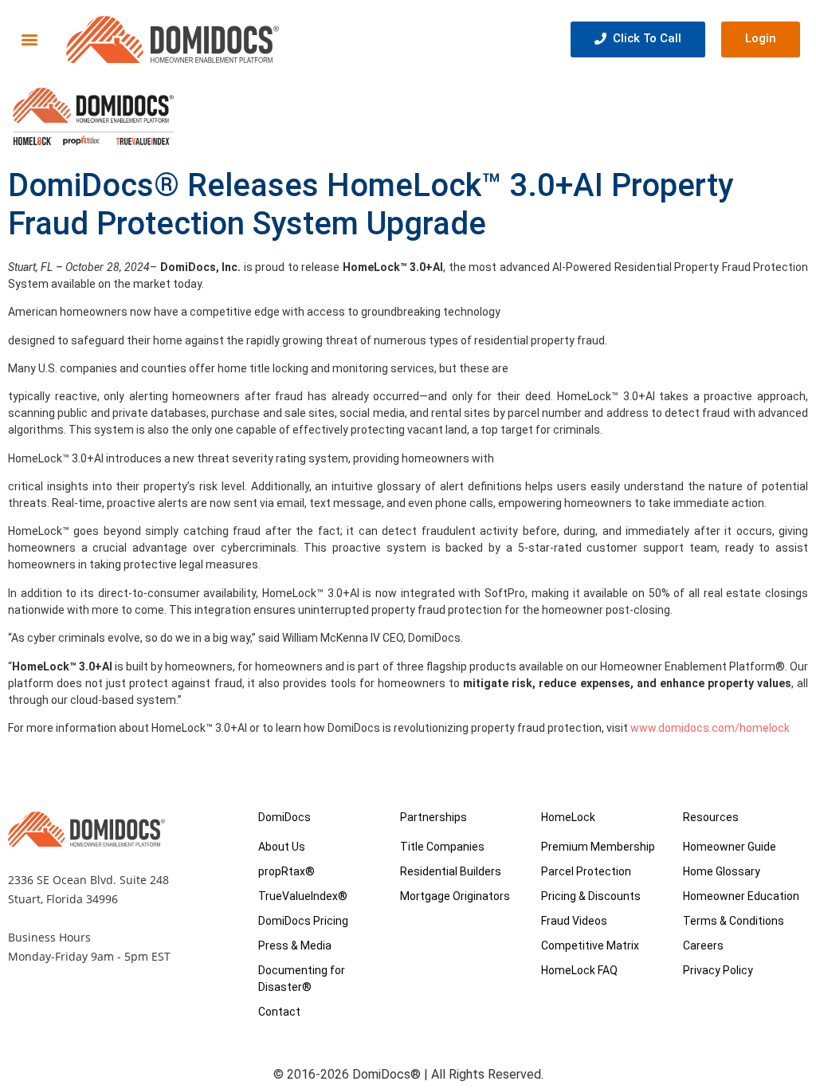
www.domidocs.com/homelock (710, 727)
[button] (29, 39)
